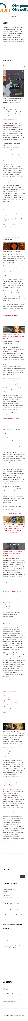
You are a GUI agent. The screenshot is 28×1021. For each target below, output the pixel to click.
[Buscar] (22, 876)
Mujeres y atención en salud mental (12, 924)
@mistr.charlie (18, 506)
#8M (15, 737)
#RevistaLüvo (7, 757)
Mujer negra (6, 928)
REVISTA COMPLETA (8, 509)
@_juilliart (13, 558)
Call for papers (7, 697)
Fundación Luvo (18, 1013)
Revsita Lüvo (10, 166)
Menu (14, 16)
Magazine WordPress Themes (10, 1015)
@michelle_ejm (8, 751)
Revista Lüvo (9, 108)
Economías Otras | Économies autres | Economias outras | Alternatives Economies (13, 553)
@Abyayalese (16, 251)
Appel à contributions (8, 708)
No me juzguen (7, 920)
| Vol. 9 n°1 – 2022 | (14, 513)
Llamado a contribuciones (10, 691)
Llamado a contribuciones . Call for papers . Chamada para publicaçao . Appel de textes (14, 336)
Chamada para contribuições (10, 703)
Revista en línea (16, 680)
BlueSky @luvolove (8, 940)
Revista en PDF (7, 680)
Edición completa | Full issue (10, 315)
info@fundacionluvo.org (9, 226)
